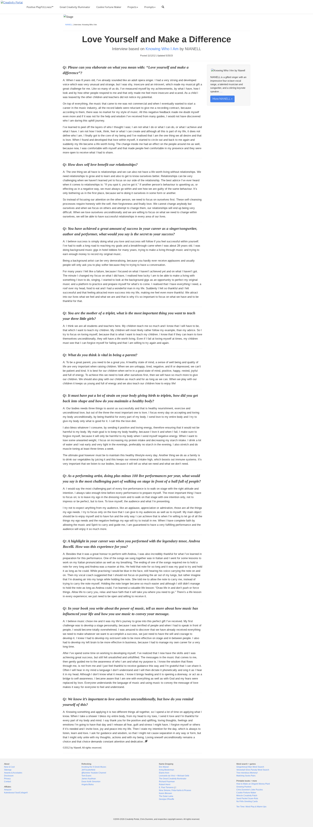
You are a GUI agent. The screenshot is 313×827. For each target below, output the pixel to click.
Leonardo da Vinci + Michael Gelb (174, 776)
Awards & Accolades (13, 773)
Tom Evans (86, 776)
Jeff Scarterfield (88, 770)
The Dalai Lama (166, 796)
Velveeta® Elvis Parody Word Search (252, 770)
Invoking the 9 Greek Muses (94, 767)
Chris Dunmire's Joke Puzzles (249, 790)
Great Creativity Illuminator (75, 7)
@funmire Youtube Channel (94, 773)
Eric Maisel (164, 767)
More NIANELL (221, 98)
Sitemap (7, 770)
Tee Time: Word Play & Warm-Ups (251, 807)
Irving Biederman (166, 770)
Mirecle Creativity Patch (246, 795)
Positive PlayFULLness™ (40, 7)
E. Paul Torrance (166, 787)
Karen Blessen (165, 793)
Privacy (7, 778)
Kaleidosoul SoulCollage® (16, 792)
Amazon (7, 790)
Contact (7, 781)
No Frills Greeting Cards (247, 801)
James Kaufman (89, 778)
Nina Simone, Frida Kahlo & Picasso (175, 790)
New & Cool (9, 767)
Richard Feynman (167, 781)
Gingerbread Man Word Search (250, 767)
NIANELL (69, 25)
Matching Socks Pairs (245, 776)
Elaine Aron (164, 773)
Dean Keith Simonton (91, 781)
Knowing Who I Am (162, 49)
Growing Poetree (243, 787)
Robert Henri (164, 784)
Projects (131, 7)
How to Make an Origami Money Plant (253, 784)
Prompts (149, 7)
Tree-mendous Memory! (247, 773)
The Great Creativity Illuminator (172, 778)
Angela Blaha (88, 784)
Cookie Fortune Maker (108, 7)
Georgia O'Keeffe (166, 799)
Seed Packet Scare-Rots (247, 798)
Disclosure (9, 776)
